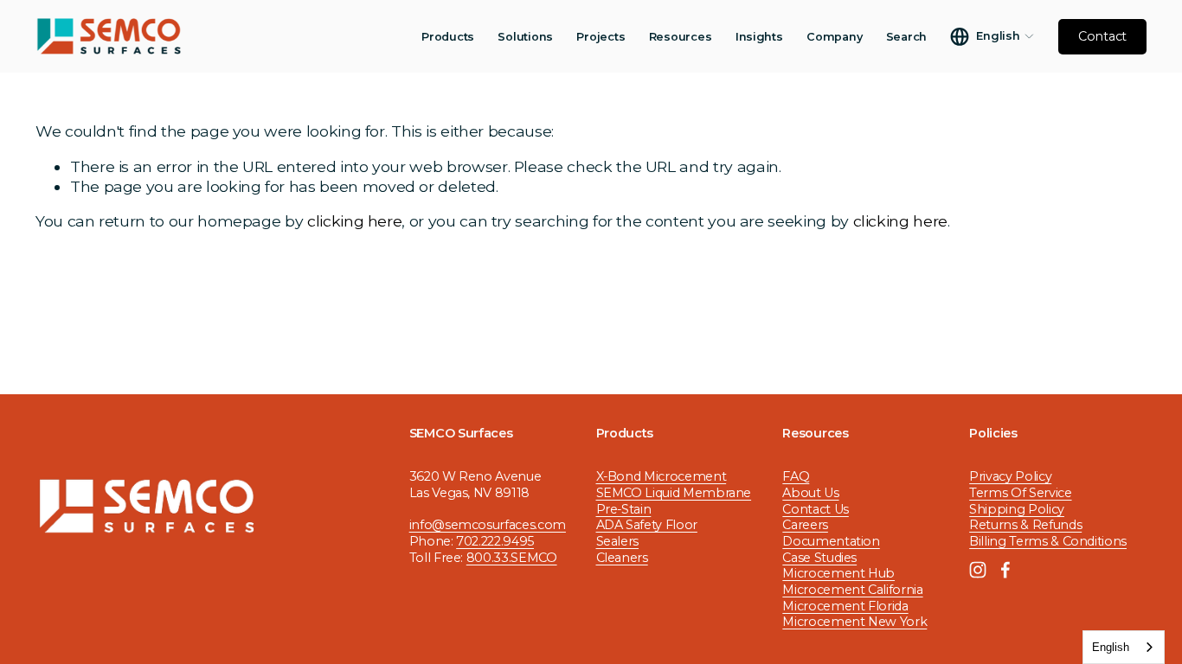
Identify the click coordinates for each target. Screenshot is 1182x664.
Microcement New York (854, 621)
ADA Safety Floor (646, 525)
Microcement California (852, 589)
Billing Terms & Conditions (1048, 541)
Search (906, 36)
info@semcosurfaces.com (487, 525)
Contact (1102, 36)
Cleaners (622, 557)
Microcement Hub (838, 573)
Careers (805, 525)
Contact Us (815, 509)
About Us (810, 493)
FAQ (795, 476)
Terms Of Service (1020, 493)
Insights (759, 36)
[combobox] (1123, 647)
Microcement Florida (845, 606)
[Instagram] (977, 569)
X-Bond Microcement (661, 476)
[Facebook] (1005, 569)
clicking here (354, 221)
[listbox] (992, 37)
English (1110, 647)
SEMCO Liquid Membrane (674, 493)
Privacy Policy (1010, 476)
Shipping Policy (1016, 509)
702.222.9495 (495, 541)
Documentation (830, 541)
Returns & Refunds (1025, 525)
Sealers (617, 541)
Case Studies (819, 557)
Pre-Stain (624, 509)
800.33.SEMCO (511, 557)
